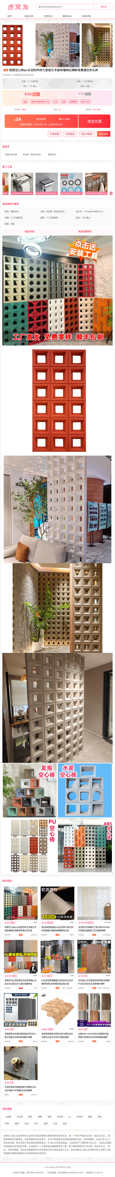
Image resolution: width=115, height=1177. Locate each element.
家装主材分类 (11, 154)
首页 (9, 16)
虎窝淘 (18, 6)
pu (70, 1116)
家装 (90, 1116)
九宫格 (8, 1116)
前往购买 (103, 133)
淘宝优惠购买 (85, 231)
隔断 (40, 1116)
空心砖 (20, 1116)
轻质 (49, 1116)
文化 (55, 1123)
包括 (65, 1123)
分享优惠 (54, 133)
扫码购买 (70, 133)
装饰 (17, 1123)
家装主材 (52, 154)
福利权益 (67, 16)
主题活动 (47, 16)
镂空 (30, 1116)
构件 (7, 1123)
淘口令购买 (87, 133)
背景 (46, 1123)
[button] (49, 65)
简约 (100, 1116)
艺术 (36, 1123)
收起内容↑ (30, 231)
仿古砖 (60, 1116)
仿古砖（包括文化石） (32, 154)
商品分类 (28, 16)
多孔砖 (79, 1116)
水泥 (26, 1123)
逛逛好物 (86, 16)
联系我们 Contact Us (94, 1172)
